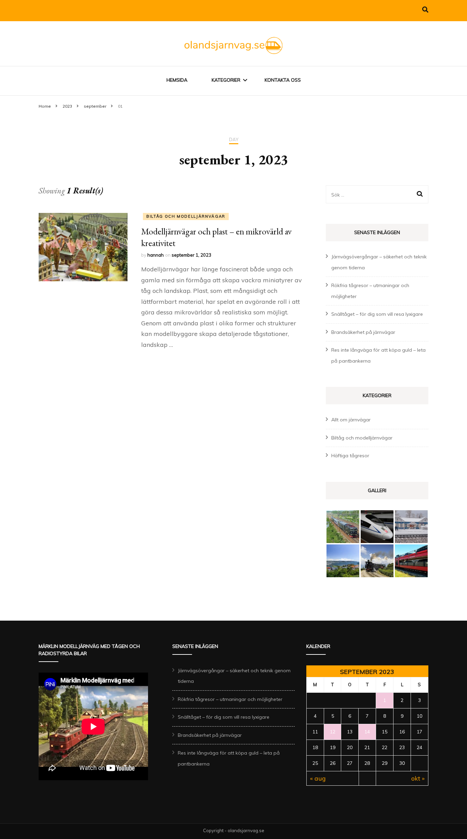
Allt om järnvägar (351, 420)
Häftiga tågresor (350, 455)
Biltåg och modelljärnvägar (185, 216)
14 (367, 732)
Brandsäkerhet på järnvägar (363, 332)
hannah (155, 255)
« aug (318, 778)
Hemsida (176, 80)
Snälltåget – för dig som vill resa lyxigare (377, 314)
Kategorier (226, 80)
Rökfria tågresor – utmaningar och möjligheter (230, 699)
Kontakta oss (283, 80)
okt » (418, 778)
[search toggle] (425, 9)
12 (332, 732)
